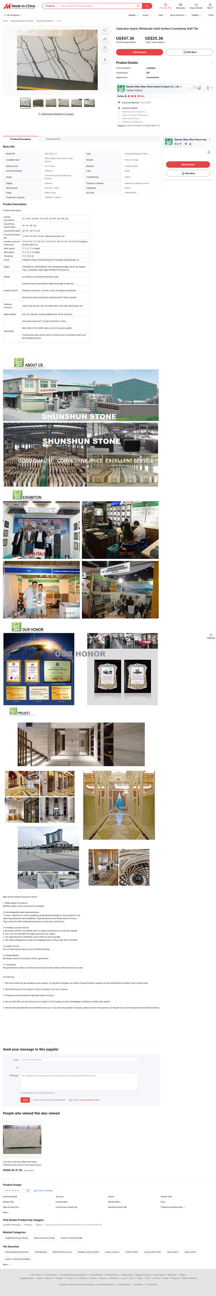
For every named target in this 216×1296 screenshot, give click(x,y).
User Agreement (124, 1284)
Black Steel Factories (62, 1252)
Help (161, 15)
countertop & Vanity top (66, 1207)
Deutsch (102, 1278)
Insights (182, 1275)
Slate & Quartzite (10, 1207)
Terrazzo (59, 1196)
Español (48, 1278)
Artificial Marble (10, 1196)
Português (59, 1278)
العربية (123, 1278)
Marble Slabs (114, 1201)
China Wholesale (96, 1275)
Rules (211, 15)
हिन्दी (147, 1278)
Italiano (93, 1278)
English (39, 1278)
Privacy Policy (151, 1284)
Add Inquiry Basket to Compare (58, 114)
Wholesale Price (112, 1275)
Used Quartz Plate (152, 1252)
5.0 (177, 143)
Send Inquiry (139, 52)
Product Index (158, 1275)
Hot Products (36, 1275)
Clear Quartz (172, 1252)
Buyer (145, 15)
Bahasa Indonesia (189, 1278)
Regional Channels (142, 1275)
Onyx (163, 1201)
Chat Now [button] (191, 52)
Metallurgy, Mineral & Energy (22, 21)
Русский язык (81, 1278)
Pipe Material (41, 1252)
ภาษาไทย (156, 1278)
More (5, 1264)
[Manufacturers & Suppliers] (19, 6)
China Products (50, 1275)
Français (69, 1278)
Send (25, 1099)
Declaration (138, 1284)
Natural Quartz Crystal (44, 1237)
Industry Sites (127, 1275)
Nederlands (113, 1278)
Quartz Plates (132, 1252)
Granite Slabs (62, 1201)
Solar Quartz (190, 1252)
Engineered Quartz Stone (16, 1237)
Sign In (121, 125)
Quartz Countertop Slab (71, 1237)
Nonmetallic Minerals (44, 21)
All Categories (13, 15)
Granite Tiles (166, 1196)
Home (5, 21)
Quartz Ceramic (112, 1252)
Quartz (59, 21)
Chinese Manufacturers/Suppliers (73, 1275)
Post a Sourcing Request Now (84, 1099)
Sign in (210, 7)
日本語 (140, 1278)
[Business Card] (208, 152)
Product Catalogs (44, 1190)
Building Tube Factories (88, 1252)
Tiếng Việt (175, 1278)
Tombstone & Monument (172, 1207)
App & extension (177, 15)
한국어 (131, 1278)
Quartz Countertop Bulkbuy (17, 1259)
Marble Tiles (8, 1201)
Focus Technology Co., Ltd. (89, 1284)
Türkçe (165, 1278)
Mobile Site (171, 1275)
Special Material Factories (17, 1252)
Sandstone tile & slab (117, 1207)
